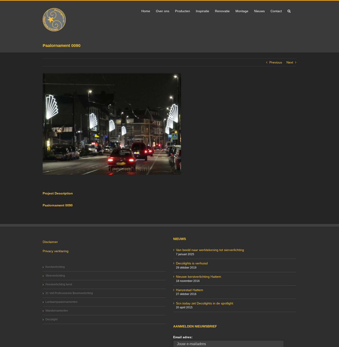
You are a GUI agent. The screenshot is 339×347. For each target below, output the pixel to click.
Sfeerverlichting (55, 275)
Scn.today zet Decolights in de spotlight (204, 303)
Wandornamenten (56, 310)
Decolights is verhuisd (192, 263)
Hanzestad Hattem (189, 290)
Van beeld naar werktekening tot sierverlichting (210, 250)
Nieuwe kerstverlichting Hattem (198, 276)
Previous (275, 62)
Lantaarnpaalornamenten (61, 302)
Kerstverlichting (55, 267)
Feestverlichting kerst (58, 284)
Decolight (51, 319)
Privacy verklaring (55, 251)
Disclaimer (50, 242)
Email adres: (183, 337)
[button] (289, 10)
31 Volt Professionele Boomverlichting (69, 293)
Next (289, 62)
